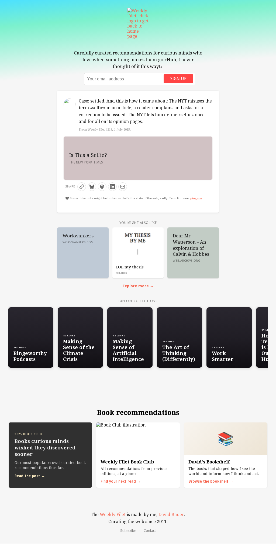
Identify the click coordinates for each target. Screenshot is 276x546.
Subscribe (128, 530)
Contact (150, 530)
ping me (196, 198)
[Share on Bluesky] (92, 186)
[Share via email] (122, 186)
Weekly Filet (113, 514)
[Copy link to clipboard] (81, 186)
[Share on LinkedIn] (112, 186)
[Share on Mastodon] (102, 186)
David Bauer (171, 514)
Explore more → (138, 286)
